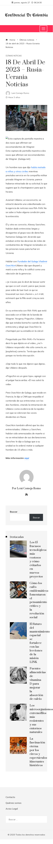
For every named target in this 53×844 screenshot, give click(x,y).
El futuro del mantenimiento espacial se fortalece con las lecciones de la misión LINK (40, 643)
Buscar (13, 511)
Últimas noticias (14, 56)
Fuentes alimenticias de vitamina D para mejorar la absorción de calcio (38, 684)
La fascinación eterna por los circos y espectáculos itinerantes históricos (38, 752)
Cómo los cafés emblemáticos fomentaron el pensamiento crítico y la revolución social (39, 600)
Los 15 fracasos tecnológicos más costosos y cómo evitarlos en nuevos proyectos (38, 559)
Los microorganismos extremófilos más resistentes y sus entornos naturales (41, 719)
